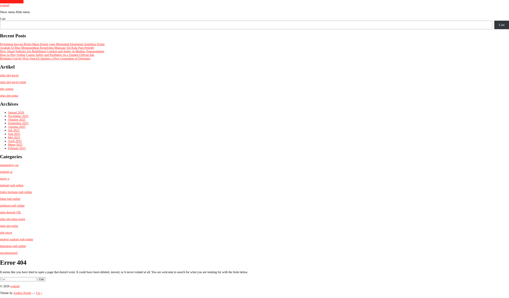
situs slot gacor (9, 75)
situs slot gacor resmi (13, 82)
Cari (2, 18)
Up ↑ (39, 293)
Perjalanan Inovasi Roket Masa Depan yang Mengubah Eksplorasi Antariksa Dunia (52, 44)
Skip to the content (11, 1)
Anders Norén (22, 293)
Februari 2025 (17, 148)
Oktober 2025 (16, 119)
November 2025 (18, 116)
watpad (4, 5)
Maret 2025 (15, 144)
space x (4, 178)
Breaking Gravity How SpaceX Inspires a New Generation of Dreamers (45, 58)
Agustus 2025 (16, 126)
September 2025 (18, 123)
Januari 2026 (16, 112)
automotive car (9, 165)
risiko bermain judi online (16, 192)
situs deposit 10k (10, 212)
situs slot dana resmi (12, 219)
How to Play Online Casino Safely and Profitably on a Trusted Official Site (47, 55)
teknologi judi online (13, 246)
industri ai (6, 172)
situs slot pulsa (9, 95)
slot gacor (6, 232)
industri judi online (11, 185)
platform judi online (12, 205)
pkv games (7, 89)
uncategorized (8, 253)
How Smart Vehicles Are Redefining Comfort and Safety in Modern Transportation (52, 51)
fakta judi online (10, 199)
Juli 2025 (13, 130)
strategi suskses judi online (16, 239)
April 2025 (15, 141)
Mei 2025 (14, 137)
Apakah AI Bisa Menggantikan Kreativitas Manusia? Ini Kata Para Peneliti (47, 47)
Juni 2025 (14, 134)
